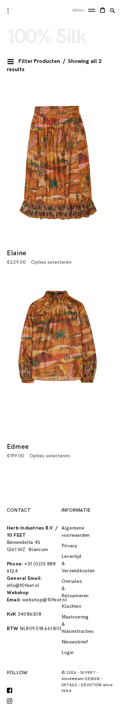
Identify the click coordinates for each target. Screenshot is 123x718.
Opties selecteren (51, 262)
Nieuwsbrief (75, 642)
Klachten (71, 606)
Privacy (70, 546)
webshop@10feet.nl (44, 600)
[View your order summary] (102, 11)
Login (67, 652)
